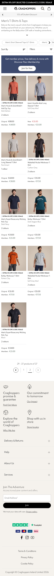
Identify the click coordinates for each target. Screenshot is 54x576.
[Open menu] (5, 8)
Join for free (27, 68)
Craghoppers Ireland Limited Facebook (21, 537)
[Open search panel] (43, 8)
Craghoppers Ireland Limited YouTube (32, 537)
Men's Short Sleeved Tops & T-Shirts (19, 43)
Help (6, 452)
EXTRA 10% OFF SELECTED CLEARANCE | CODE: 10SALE (27, 3)
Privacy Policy (27, 557)
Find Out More (10, 405)
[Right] (49, 42)
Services (8, 475)
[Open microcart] (49, 8)
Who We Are (9, 430)
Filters (32, 49)
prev (2, 14)
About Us (9, 463)
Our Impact (32, 402)
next (51, 14)
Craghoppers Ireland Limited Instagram (27, 537)
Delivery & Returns (13, 441)
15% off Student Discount (27, 15)
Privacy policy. (31, 512)
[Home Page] (25, 8)
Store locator (33, 427)
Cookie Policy (27, 564)
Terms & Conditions (27, 551)
